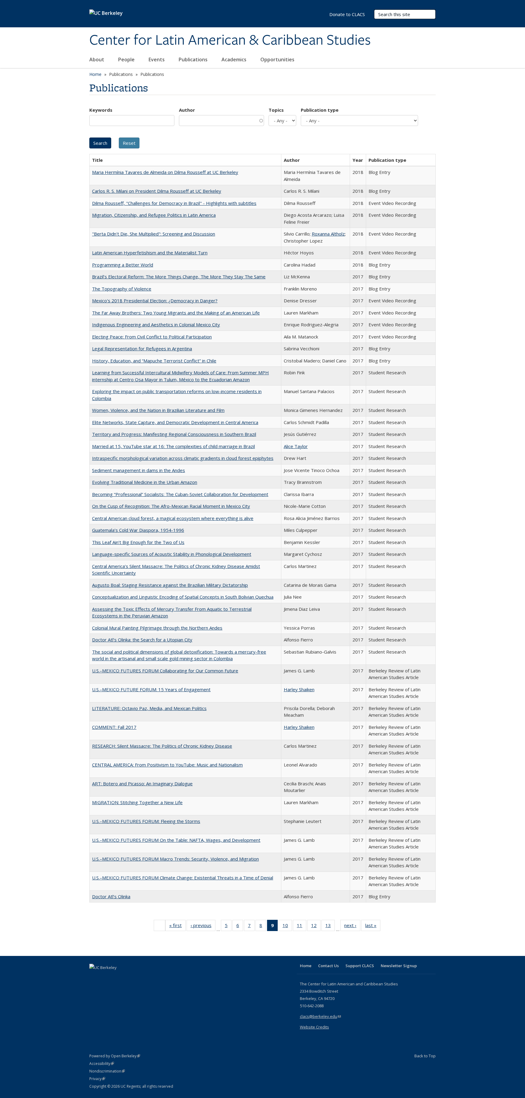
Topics (276, 110)
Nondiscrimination (107, 1071)
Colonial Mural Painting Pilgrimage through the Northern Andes (157, 628)
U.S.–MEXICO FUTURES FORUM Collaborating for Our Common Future (165, 671)
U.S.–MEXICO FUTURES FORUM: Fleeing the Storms (146, 821)
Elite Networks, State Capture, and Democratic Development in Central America (175, 422)
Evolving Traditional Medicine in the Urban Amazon (144, 482)
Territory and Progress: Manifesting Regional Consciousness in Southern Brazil (174, 434)
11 (301, 926)
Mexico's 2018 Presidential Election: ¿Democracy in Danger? (155, 300)
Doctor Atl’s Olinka (111, 896)
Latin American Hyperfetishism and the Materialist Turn (150, 253)
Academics (234, 59)
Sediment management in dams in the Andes (138, 470)
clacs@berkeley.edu (320, 1016)
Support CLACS (359, 965)
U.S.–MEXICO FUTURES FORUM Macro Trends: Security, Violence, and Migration (175, 859)
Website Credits (314, 1027)
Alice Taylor (296, 446)
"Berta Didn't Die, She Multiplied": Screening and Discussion (153, 234)
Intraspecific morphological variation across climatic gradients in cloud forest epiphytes (182, 458)
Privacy (97, 1078)
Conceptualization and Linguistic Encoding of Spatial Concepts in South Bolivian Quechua (182, 597)
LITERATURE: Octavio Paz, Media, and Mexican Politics (149, 708)
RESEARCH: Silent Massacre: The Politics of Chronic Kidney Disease (162, 746)
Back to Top (425, 1056)
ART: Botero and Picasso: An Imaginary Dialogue (142, 783)
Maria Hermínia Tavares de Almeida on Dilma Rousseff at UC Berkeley (165, 172)
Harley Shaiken (299, 689)
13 (330, 926)
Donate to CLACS (347, 14)
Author (187, 110)
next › (352, 926)
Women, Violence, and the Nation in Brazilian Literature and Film (158, 410)
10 (287, 926)
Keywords (100, 110)
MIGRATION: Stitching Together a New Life (137, 802)
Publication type (319, 110)
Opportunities (278, 59)
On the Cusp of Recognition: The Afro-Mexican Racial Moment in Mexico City (171, 506)
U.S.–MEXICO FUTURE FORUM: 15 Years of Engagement (151, 689)
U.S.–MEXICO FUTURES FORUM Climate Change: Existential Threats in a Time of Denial (182, 878)
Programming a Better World (122, 265)
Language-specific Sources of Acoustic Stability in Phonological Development (171, 554)
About (97, 59)
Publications (194, 59)
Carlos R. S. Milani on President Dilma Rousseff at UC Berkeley (156, 191)
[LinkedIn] (106, 978)
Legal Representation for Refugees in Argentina (142, 348)
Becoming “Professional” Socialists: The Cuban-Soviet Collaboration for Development (180, 494)
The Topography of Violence (121, 289)
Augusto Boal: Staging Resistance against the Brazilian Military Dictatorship (170, 585)
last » (372, 926)
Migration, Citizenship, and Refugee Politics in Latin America (154, 215)
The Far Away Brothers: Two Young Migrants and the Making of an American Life (176, 313)
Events (157, 59)
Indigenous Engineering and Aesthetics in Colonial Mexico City (156, 324)
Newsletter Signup (399, 965)
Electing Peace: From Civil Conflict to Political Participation (152, 337)
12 (316, 926)
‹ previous (202, 926)
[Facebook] (94, 978)
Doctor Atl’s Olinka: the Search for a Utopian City (142, 640)
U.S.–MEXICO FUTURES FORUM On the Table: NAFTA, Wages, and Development (176, 840)
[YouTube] (118, 978)
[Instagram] (130, 978)
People (127, 59)
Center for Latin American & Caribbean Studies (230, 40)
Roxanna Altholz (328, 234)
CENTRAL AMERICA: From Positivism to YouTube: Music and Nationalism (167, 765)
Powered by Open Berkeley (114, 1056)
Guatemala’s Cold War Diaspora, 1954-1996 (138, 530)
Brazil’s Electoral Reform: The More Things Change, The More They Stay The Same (179, 277)
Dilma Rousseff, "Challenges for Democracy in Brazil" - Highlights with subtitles (174, 203)
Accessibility (101, 1063)
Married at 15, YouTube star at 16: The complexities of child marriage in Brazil (173, 446)
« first (177, 926)
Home (95, 74)
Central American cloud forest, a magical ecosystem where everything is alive (172, 518)
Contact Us (328, 965)
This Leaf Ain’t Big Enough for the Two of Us (138, 542)
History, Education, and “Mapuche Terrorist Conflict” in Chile (154, 361)
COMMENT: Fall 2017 (114, 727)
